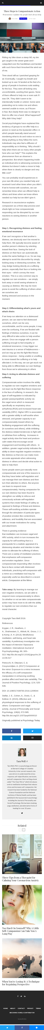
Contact (21, 1008)
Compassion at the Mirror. (21, 580)
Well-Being (23, 18)
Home (5, 1008)
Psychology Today (31, 720)
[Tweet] (32, 731)
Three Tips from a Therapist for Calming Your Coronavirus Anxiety (20, 879)
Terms (38, 1008)
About (12, 1008)
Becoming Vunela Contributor (22, 1012)
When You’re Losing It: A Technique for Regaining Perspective (21, 983)
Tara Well (15, 18)
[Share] (11, 731)
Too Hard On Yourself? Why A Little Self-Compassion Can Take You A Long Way (20, 931)
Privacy (30, 1008)
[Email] (32, 738)
